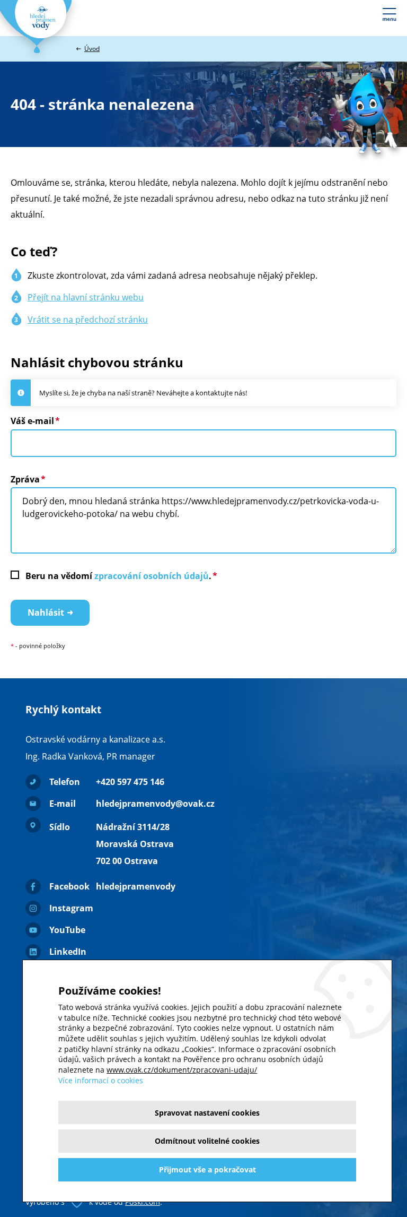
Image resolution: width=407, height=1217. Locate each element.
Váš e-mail (32, 421)
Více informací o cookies (100, 1080)
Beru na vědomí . (118, 576)
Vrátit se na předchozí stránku (88, 319)
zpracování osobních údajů (151, 576)
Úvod (92, 48)
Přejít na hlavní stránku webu (86, 297)
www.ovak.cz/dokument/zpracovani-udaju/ (182, 1070)
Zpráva (25, 479)
